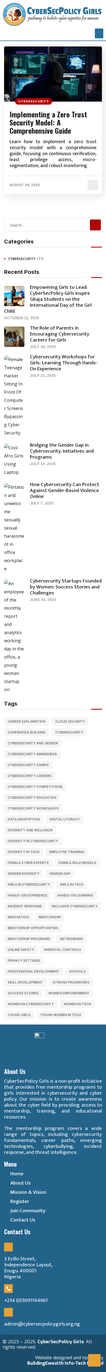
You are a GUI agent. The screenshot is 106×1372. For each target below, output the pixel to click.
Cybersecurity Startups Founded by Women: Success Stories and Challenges (66, 587)
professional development (33, 971)
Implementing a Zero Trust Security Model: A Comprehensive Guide (48, 122)
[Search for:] (53, 225)
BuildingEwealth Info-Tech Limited (65, 1363)
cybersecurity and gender (33, 743)
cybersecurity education (32, 797)
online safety (21, 950)
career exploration (26, 721)
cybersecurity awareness (32, 754)
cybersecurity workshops (33, 808)
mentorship (50, 917)
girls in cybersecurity (29, 884)
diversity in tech (23, 852)
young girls (19, 1015)
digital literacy (64, 819)
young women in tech (60, 1015)
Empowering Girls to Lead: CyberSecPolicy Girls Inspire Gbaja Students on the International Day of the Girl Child (48, 299)
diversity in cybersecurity (33, 841)
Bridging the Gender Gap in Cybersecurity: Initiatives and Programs (62, 451)
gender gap (59, 874)
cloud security (70, 721)
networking (71, 939)
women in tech (77, 1004)
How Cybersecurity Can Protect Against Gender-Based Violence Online (64, 490)
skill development (25, 982)
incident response (25, 906)
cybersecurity (69, 732)
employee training (66, 852)
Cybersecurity (33, 101)
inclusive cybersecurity (75, 906)
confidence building (26, 732)
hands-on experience (27, 895)
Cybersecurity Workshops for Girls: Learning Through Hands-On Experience (64, 363)
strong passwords (71, 982)
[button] (99, 33)
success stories (23, 993)
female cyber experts (28, 863)
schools (77, 971)
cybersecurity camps (28, 765)
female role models (77, 863)
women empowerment (68, 993)
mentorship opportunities (33, 928)
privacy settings (24, 960)
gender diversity (23, 874)
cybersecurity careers (30, 776)
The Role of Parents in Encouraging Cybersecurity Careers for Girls (59, 334)
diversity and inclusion (30, 830)
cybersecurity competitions (35, 787)
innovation (18, 917)
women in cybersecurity (31, 1004)
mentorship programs (29, 939)
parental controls (62, 950)
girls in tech (71, 884)
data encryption (24, 819)
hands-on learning (75, 895)
